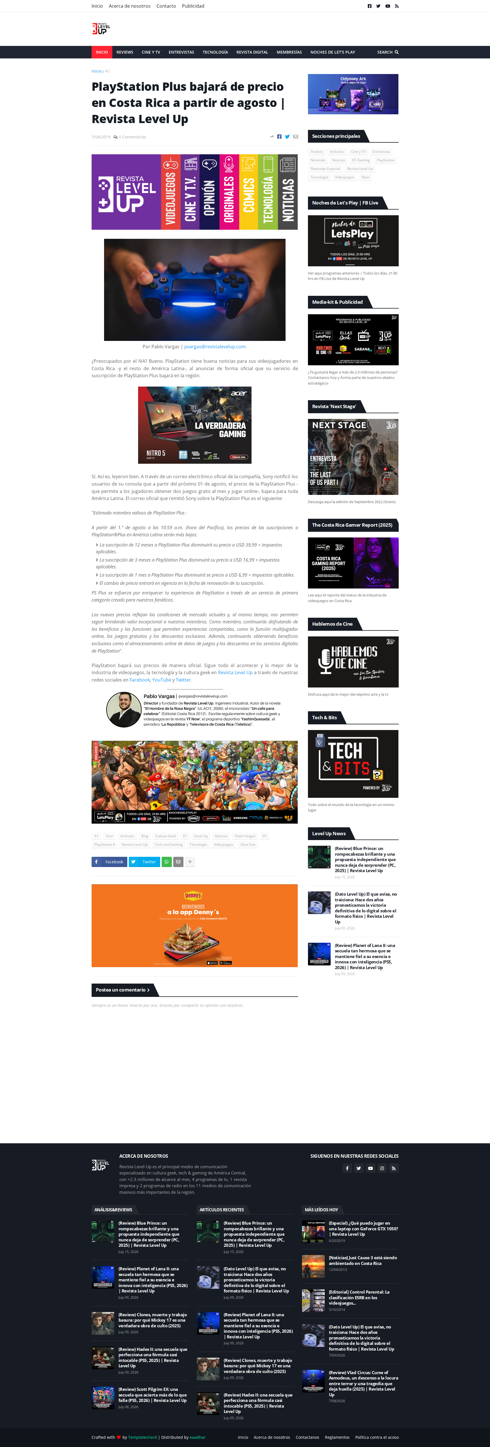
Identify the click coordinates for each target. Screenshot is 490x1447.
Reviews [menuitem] (125, 52)
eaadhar (198, 1437)
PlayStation (385, 160)
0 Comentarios (132, 137)
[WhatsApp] (167, 862)
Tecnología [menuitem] (215, 52)
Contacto (166, 6)
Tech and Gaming (169, 844)
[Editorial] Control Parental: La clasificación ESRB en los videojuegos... (359, 1297)
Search (385, 52)
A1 (107, 71)
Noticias (221, 836)
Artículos (127, 836)
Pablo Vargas (245, 836)
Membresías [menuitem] (289, 52)
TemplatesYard (142, 1437)
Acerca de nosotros (130, 6)
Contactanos (307, 1437)
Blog (144, 836)
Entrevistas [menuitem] (181, 52)
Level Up (201, 836)
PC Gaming (361, 160)
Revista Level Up (235, 672)
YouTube (161, 680)
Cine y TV (358, 151)
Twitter (183, 680)
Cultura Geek (165, 836)
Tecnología (198, 844)
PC (265, 836)
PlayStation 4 (104, 844)
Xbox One (247, 844)
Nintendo (318, 160)
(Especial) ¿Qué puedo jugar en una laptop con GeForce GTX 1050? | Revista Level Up (363, 1228)
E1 (185, 836)
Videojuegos (223, 844)
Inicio (97, 6)
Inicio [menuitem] (102, 52)
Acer (109, 836)
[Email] (295, 136)
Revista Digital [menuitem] (252, 52)
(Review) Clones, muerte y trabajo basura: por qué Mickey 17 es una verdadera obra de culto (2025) (153, 1320)
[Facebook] (279, 136)
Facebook (140, 680)
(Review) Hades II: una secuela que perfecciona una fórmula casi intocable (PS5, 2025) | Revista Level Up (153, 1358)
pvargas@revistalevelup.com (215, 346)
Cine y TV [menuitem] (151, 52)
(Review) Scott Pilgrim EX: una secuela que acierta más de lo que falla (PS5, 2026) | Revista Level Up (153, 1395)
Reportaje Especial (325, 168)
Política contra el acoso (377, 1437)
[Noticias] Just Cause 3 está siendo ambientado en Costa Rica (363, 1260)
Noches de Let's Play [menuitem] (333, 52)
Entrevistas (381, 151)
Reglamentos (337, 1437)
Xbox (365, 177)
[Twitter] (287, 136)
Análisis (317, 151)
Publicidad (193, 6)
